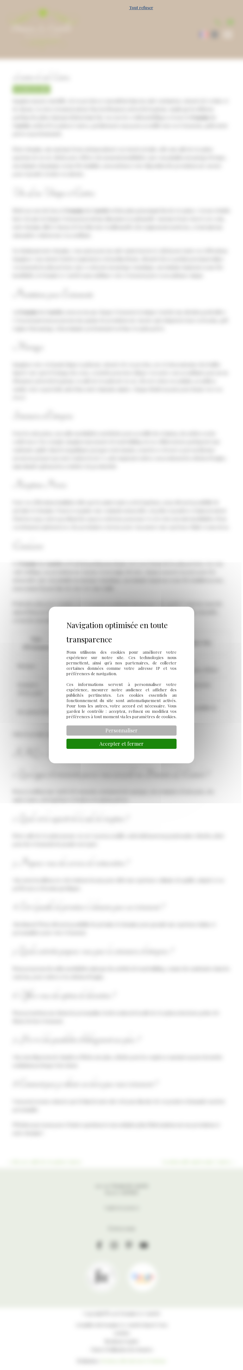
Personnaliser (121, 730)
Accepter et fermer (121, 743)
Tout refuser (141, 7)
